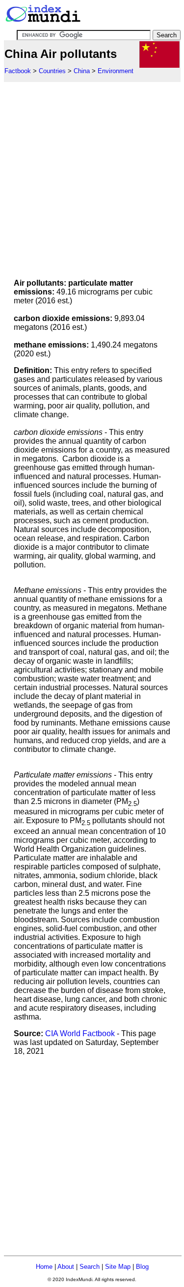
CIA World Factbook (80, 1033)
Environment (115, 71)
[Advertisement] (92, 174)
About (65, 1266)
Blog (142, 1266)
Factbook (17, 71)
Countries (52, 71)
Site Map (118, 1266)
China (82, 71)
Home (44, 1266)
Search (89, 1266)
